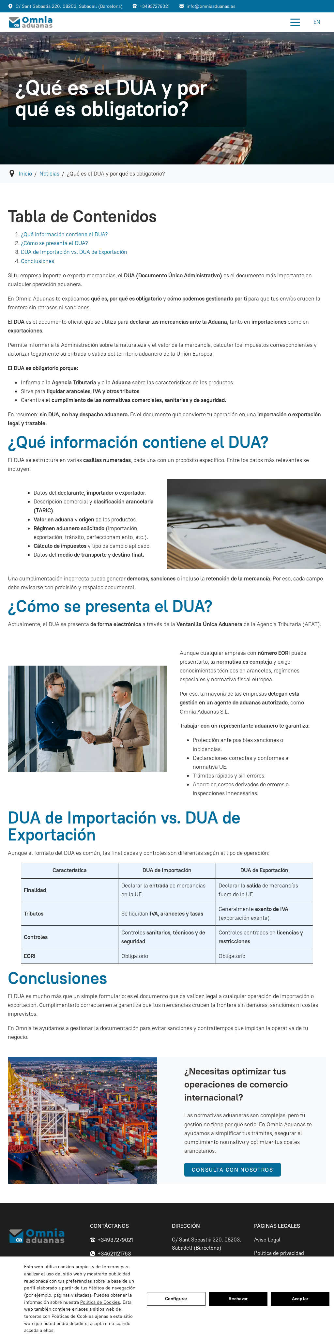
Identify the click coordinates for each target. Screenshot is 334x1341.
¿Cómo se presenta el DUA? (54, 243)
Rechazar (238, 1299)
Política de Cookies (100, 1302)
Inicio (25, 173)
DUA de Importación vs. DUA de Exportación (74, 251)
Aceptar (300, 1299)
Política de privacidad (279, 1253)
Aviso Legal (267, 1239)
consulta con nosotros (232, 1169)
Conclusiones (37, 261)
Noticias (49, 173)
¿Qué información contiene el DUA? (64, 234)
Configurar (176, 1299)
